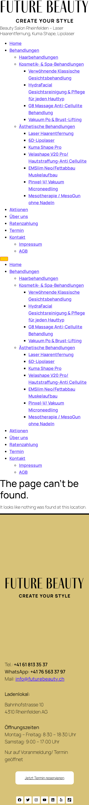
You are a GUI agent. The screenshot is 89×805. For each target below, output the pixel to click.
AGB (23, 251)
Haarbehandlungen (38, 57)
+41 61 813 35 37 (30, 664)
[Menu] (4, 259)
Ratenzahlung (23, 223)
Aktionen (18, 209)
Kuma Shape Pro (44, 147)
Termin (16, 230)
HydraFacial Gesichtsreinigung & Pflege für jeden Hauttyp (56, 91)
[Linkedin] (52, 800)
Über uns (18, 216)
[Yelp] (61, 800)
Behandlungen (24, 50)
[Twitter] (28, 800)
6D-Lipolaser (41, 140)
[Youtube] (44, 800)
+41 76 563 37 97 (47, 671)
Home (15, 43)
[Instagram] (36, 800)
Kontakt (17, 237)
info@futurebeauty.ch (39, 679)
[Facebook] (19, 800)
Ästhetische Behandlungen (47, 126)
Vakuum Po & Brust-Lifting (55, 119)
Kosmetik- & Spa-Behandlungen (51, 64)
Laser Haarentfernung (51, 133)
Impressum (30, 244)
